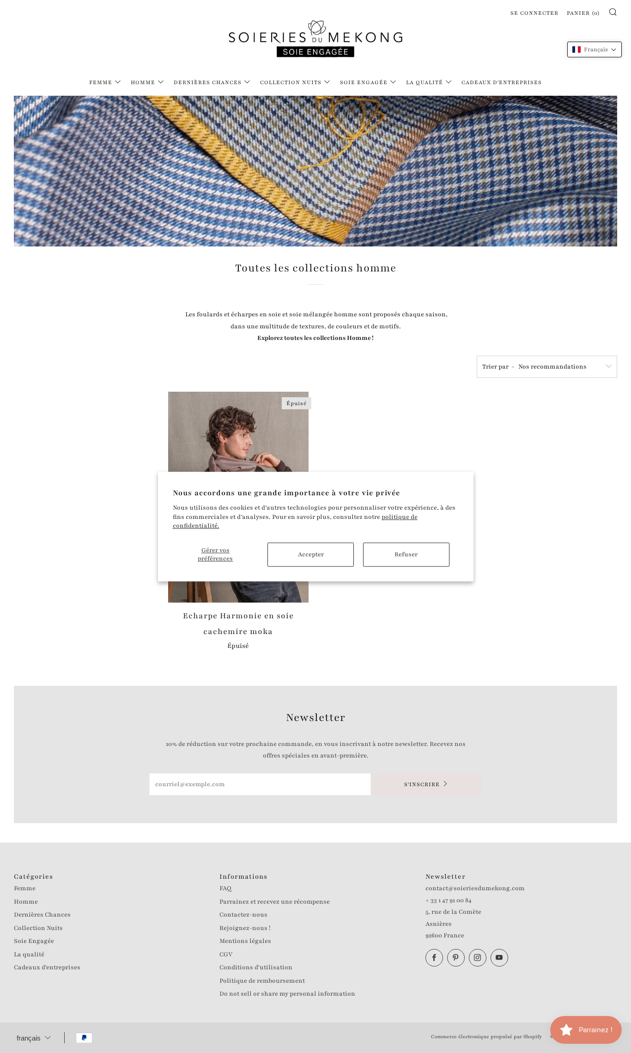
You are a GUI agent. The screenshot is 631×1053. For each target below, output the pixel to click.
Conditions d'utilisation (255, 967)
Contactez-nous (243, 915)
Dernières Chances (208, 82)
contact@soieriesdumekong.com (475, 888)
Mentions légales (245, 941)
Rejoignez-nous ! (245, 928)
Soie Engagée (364, 82)
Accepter (311, 554)
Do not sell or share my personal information (287, 994)
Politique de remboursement (262, 981)
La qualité (424, 82)
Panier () (583, 13)
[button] (594, 49)
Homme (143, 82)
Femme (100, 82)
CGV (225, 954)
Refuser (406, 554)
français (29, 1038)
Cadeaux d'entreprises (501, 82)
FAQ (225, 888)
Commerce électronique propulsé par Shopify (486, 1036)
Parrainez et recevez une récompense (274, 902)
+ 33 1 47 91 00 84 (448, 900)
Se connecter (534, 13)
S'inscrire (422, 784)
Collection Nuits (291, 82)
